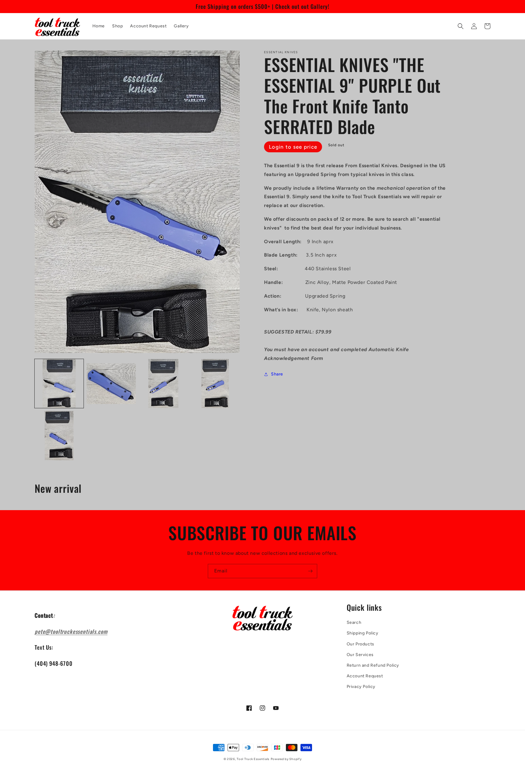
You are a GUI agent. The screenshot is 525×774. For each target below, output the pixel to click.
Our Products (360, 644)
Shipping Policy (363, 633)
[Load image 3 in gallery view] (163, 383)
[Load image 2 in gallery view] (111, 383)
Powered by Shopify (286, 759)
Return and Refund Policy (373, 665)
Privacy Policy (361, 686)
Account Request (365, 676)
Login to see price (293, 147)
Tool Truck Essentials (253, 759)
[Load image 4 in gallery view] (215, 383)
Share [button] (277, 374)
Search (354, 622)
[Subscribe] (310, 571)
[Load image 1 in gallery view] (59, 383)
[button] (460, 26)
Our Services (360, 654)
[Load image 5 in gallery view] (59, 435)
